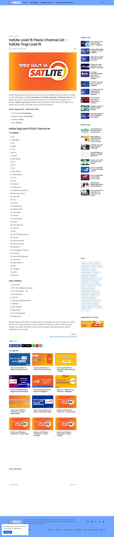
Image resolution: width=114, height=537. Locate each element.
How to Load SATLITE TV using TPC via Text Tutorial (42, 368)
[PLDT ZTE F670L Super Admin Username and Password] (85, 100)
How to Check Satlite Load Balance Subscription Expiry (42, 411)
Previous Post (14, 485)
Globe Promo (92, 285)
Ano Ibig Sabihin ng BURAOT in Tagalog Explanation (96, 154)
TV (82, 310)
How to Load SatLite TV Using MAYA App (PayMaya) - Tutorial (66, 369)
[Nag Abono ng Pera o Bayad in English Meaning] (85, 108)
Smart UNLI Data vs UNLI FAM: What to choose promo (96, 130)
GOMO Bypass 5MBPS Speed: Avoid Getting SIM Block (97, 184)
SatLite (16, 36)
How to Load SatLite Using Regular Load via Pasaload (19, 390)
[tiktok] (99, 521)
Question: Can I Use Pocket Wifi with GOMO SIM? (97, 146)
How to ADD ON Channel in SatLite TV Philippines (42, 390)
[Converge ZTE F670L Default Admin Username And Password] (85, 92)
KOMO (84, 307)
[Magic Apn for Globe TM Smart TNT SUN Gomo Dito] (85, 59)
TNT (98, 294)
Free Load (93, 275)
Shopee (98, 307)
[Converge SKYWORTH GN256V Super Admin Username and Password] (85, 74)
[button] (100, 2)
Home (11, 36)
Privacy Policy (68, 530)
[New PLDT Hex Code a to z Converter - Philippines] (85, 84)
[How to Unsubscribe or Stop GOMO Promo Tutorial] (85, 177)
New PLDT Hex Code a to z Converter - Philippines (97, 83)
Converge (85, 275)
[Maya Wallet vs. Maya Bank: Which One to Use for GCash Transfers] (85, 139)
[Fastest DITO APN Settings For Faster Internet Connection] (85, 66)
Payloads (84, 288)
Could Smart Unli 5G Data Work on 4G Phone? (97, 161)
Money (92, 288)
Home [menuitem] (25, 2)
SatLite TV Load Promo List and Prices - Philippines (65, 390)
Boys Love (93, 297)
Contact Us (58, 530)
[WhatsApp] (33, 345)
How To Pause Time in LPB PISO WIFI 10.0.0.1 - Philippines (97, 43)
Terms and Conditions (91, 530)
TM (94, 300)
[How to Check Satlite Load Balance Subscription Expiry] (42, 401)
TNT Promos (95, 282)
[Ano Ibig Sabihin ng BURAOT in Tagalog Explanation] (85, 154)
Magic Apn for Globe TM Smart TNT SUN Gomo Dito (97, 58)
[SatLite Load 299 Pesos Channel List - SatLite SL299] (19, 424)
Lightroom (91, 307)
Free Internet (85, 291)
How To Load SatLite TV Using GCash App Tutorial (18, 368)
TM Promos (95, 291)
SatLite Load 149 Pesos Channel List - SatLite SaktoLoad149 (17, 411)
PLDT (99, 285)
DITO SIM (96, 263)
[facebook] (87, 521)
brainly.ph (85, 297)
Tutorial (84, 263)
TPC (99, 300)
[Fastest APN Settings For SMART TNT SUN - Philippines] (85, 51)
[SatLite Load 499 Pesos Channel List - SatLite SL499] (66, 401)
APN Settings (85, 266)
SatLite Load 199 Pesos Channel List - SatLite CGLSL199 (41, 434)
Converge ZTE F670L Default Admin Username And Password (97, 92)
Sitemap (102, 530)
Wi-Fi (83, 304)
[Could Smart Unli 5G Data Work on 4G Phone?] (85, 162)
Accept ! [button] (7, 532)
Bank (88, 304)
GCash (100, 279)
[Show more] (44, 345)
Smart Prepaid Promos (88, 279)
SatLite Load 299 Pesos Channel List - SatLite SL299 (19, 433)
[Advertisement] (57, 20)
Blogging (95, 304)
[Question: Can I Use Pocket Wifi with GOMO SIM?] (85, 147)
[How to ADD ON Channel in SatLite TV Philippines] (42, 381)
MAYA (92, 294)
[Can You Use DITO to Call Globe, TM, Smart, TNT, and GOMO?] (85, 192)
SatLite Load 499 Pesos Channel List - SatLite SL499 (66, 411)
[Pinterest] (37, 345)
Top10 (87, 310)
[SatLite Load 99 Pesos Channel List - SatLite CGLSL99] (66, 424)
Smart (94, 269)
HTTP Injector (85, 282)
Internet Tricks (86, 269)
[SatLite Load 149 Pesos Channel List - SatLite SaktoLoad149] (19, 401)
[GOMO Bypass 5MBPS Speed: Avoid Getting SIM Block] (85, 185)
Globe (83, 285)
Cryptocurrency (86, 300)
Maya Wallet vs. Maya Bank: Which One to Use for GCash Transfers (96, 139)
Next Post (73, 485)
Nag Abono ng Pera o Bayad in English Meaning (97, 107)
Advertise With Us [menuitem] (47, 2)
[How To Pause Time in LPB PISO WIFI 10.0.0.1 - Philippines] (85, 44)
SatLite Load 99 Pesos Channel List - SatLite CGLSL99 (64, 434)
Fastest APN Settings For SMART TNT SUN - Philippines (97, 50)
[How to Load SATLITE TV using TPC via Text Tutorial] (42, 359)
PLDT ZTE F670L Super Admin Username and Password (95, 100)
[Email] (40, 345)
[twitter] (95, 521)
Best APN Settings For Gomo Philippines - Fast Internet (97, 115)
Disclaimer (78, 530)
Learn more (17, 528)
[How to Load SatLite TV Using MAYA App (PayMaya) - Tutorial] (66, 359)
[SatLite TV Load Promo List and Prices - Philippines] (66, 381)
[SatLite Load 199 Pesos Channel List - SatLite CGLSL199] (42, 424)
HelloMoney (85, 294)
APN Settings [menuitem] (34, 2)
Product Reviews (86, 272)
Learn (90, 263)
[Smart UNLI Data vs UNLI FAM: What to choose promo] (85, 131)
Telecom (96, 272)
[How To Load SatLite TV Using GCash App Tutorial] (19, 359)
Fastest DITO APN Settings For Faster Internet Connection (97, 66)
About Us (50, 530)
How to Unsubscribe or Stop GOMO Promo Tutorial (97, 176)
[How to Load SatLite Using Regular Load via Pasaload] (19, 381)
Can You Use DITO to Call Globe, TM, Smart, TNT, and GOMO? (97, 193)
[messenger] (91, 521)
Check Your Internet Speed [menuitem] (64, 2)
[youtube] (103, 521)
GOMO (93, 266)
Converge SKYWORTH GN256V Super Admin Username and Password (97, 75)
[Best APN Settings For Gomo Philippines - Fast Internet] (85, 116)
